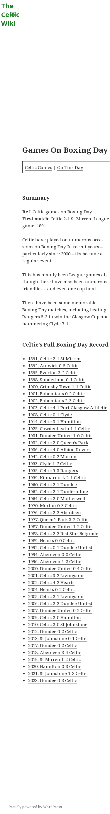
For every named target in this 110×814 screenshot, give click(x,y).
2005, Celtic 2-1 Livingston (56, 596)
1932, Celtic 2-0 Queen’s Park (58, 442)
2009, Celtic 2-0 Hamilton (54, 617)
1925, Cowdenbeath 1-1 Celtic (59, 428)
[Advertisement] (55, 83)
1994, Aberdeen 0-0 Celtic (54, 554)
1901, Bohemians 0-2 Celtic (56, 393)
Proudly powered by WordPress (35, 806)
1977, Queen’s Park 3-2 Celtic (58, 519)
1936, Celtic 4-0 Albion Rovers (59, 449)
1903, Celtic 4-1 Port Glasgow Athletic (67, 407)
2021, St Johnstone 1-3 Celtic (57, 673)
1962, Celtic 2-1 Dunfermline (58, 491)
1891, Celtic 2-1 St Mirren (54, 358)
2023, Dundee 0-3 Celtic (52, 680)
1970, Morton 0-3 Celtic (52, 505)
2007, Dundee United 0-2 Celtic (60, 610)
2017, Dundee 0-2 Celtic (52, 645)
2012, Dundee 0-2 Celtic (52, 631)
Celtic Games (38, 167)
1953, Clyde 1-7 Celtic (50, 463)
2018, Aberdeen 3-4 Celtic (54, 652)
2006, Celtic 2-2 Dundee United (60, 603)
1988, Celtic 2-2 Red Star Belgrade (63, 533)
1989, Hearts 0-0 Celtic (51, 540)
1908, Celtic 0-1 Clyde (50, 414)
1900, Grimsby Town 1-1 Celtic (59, 386)
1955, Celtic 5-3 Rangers (53, 470)
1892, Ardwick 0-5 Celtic (53, 365)
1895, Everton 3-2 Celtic (52, 372)
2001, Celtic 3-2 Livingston (56, 575)
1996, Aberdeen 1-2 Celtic (54, 561)
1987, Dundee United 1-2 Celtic (60, 526)
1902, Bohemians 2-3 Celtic (56, 400)
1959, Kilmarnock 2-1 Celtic (57, 477)
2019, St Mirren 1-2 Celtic (54, 659)
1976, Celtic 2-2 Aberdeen (54, 512)
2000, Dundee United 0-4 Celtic (60, 568)
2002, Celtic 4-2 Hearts (51, 582)
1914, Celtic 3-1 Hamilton (54, 421)
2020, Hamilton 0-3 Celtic (54, 666)
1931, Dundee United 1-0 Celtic (60, 435)
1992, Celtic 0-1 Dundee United (60, 547)
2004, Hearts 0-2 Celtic (51, 589)
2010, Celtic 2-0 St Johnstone (57, 624)
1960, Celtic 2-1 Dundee (52, 484)
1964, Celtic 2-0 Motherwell (56, 498)
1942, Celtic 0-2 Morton (52, 456)
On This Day (70, 167)
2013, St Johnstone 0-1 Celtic (57, 638)
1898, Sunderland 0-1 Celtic (56, 379)
